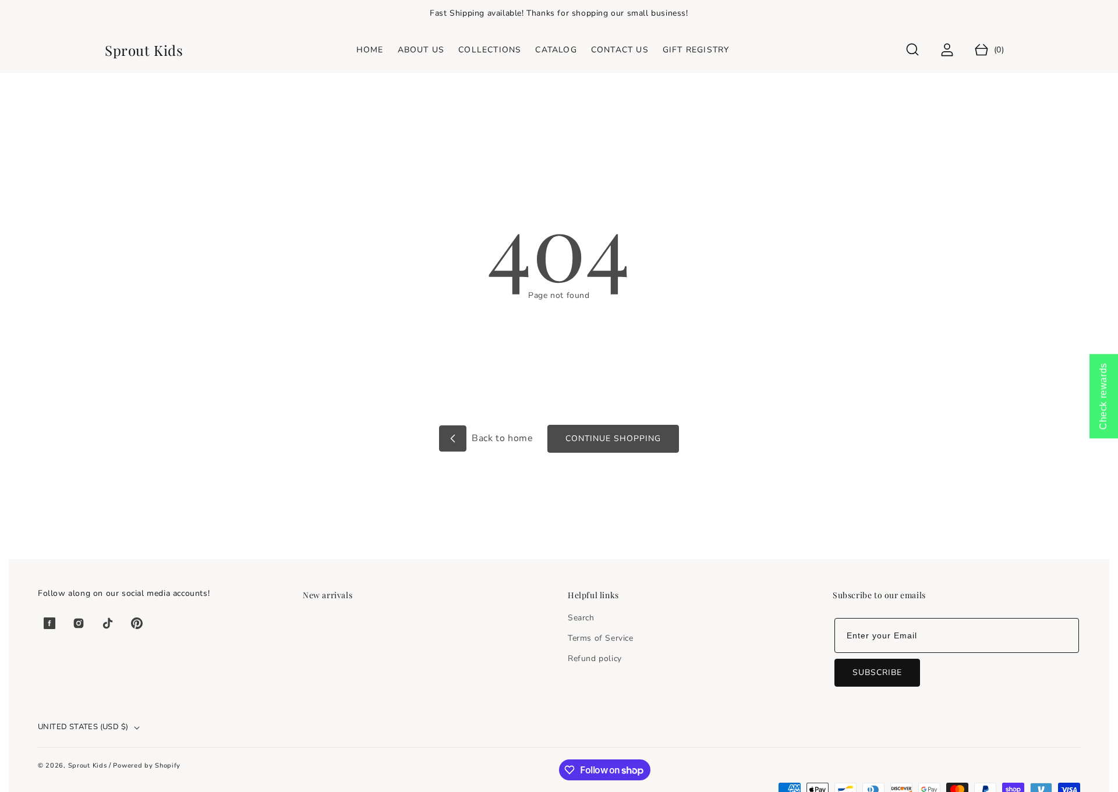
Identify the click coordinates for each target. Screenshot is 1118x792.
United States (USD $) (83, 727)
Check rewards (1103, 396)
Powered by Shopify (147, 765)
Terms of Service (601, 638)
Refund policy (595, 658)
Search (581, 617)
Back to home (501, 438)
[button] (913, 49)
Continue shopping (613, 438)
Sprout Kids (88, 765)
